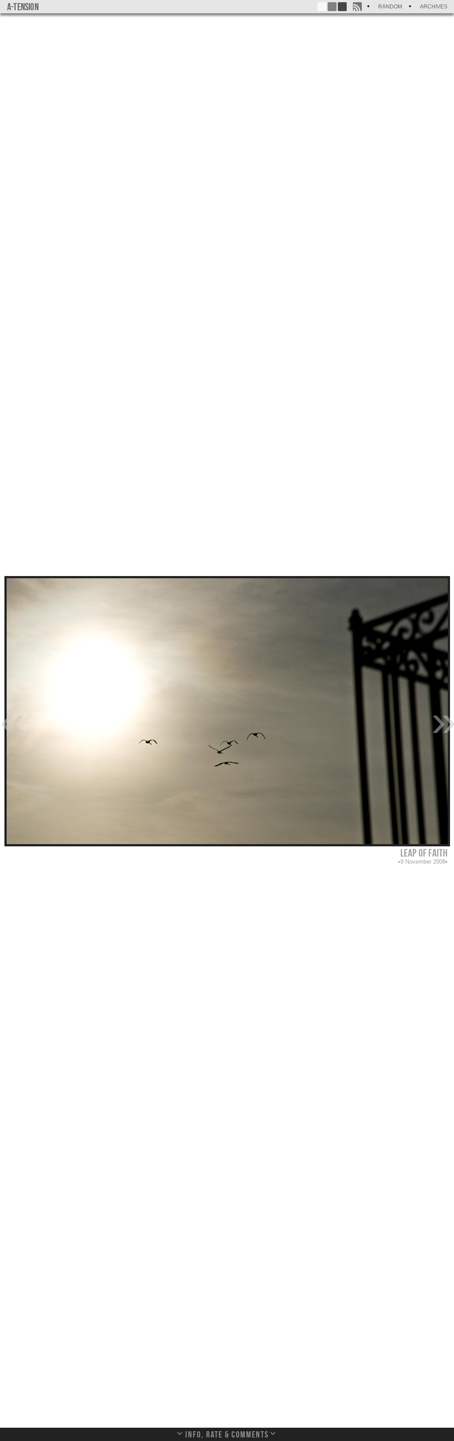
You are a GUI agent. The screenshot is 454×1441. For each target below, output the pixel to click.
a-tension (23, 6)
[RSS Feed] (357, 6)
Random (390, 7)
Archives (433, 7)
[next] (442, 720)
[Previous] (11, 720)
